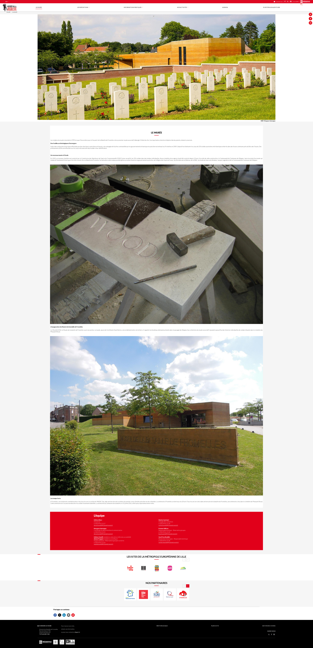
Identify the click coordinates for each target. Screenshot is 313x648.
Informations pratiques (132, 7)
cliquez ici (77, 632)
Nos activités (182, 7)
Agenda (225, 7)
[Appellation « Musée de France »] (55, 644)
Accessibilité (296, 1)
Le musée (39, 7)
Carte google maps (44, 634)
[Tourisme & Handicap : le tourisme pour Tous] (70, 644)
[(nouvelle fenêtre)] (310, 14)
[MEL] (45, 643)
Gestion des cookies (268, 626)
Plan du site (215, 626)
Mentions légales (162, 626)
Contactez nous (279, 1)
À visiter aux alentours (271, 7)
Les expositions (82, 7)
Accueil (8, 12)
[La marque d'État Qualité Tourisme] (62, 644)
